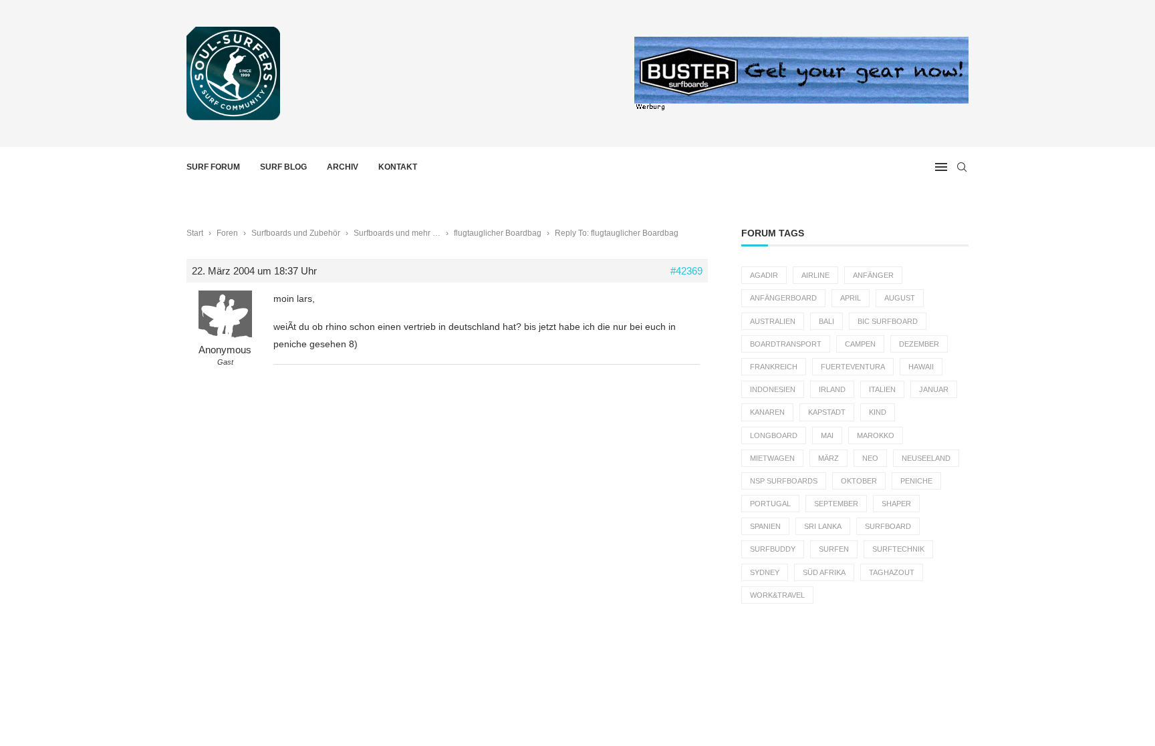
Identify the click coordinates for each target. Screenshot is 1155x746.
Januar (933, 389)
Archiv (342, 167)
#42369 (686, 270)
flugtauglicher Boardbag (497, 233)
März (828, 458)
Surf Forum (213, 167)
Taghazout (891, 572)
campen (860, 344)
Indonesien (772, 389)
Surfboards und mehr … (397, 233)
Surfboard (888, 526)
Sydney (764, 572)
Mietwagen (772, 458)
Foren (227, 233)
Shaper (896, 504)
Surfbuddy (772, 549)
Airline (815, 275)
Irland (832, 389)
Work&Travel (777, 595)
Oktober (859, 481)
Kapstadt (827, 412)
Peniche (916, 481)
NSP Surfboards (783, 481)
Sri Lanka (823, 526)
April (850, 298)
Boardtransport (785, 344)
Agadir (764, 275)
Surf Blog (283, 167)
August (899, 298)
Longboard (773, 435)
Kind (877, 412)
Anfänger (873, 275)
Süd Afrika (824, 572)
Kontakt (397, 167)
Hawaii (921, 367)
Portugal (770, 504)
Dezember (919, 344)
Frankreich (773, 367)
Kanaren (767, 412)
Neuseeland (926, 458)
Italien (882, 389)
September (836, 504)
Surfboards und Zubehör (295, 233)
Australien (772, 321)
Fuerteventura (853, 367)
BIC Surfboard (888, 321)
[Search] (962, 167)
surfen (834, 549)
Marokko (875, 435)
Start (194, 233)
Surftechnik (898, 549)
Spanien (765, 526)
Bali (826, 321)
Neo (870, 458)
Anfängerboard (783, 298)
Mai (827, 435)
